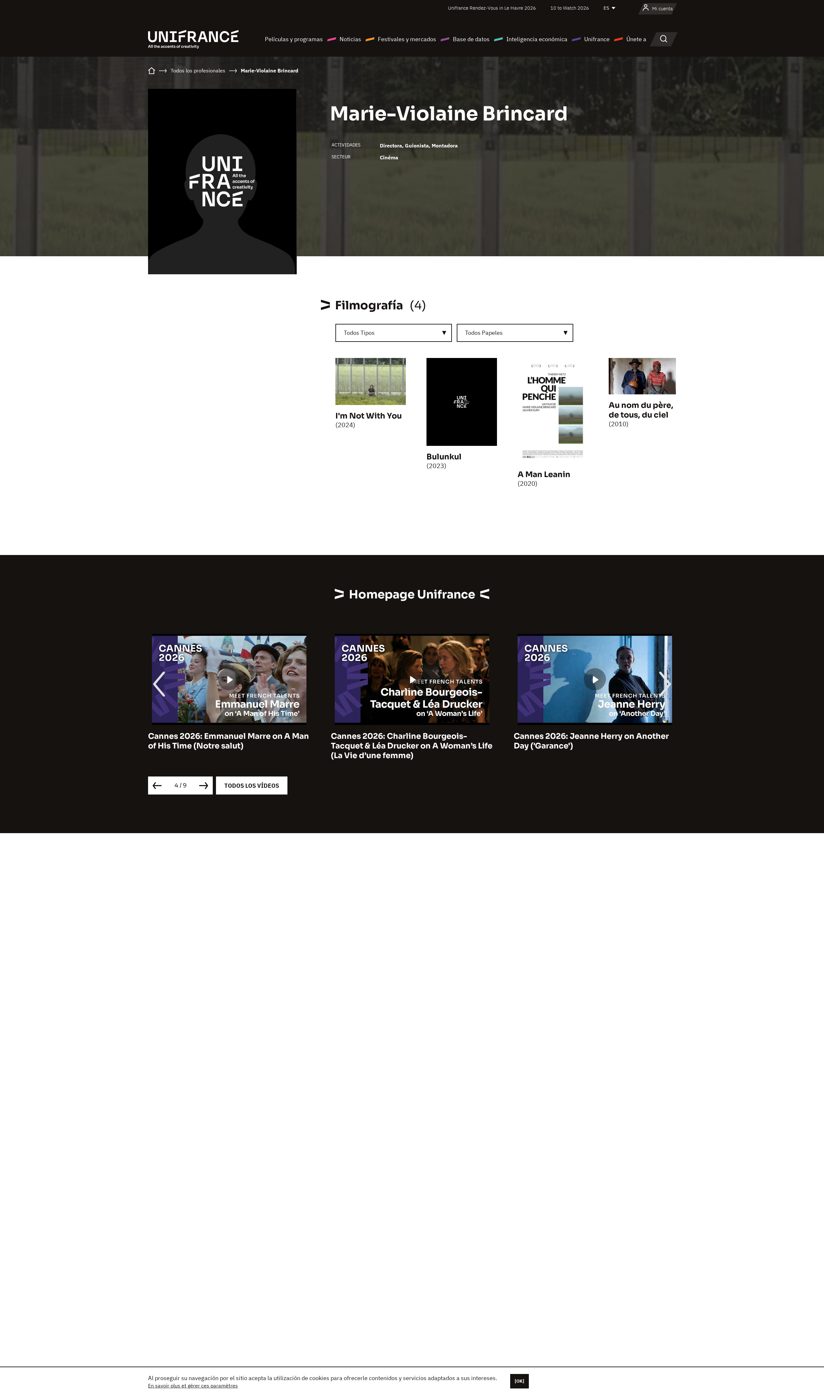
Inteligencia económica (536, 39)
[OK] (519, 1381)
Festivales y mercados (407, 39)
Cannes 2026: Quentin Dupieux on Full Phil (589, 741)
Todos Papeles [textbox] (484, 332)
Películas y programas (294, 39)
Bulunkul (444, 457)
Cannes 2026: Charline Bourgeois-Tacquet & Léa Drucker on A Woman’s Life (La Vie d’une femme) (229, 745)
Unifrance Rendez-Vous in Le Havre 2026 (492, 8)
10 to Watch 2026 (569, 8)
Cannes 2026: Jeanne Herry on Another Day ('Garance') (408, 741)
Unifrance (597, 39)
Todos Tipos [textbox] (359, 332)
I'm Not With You (368, 416)
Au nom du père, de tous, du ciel (641, 410)
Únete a (636, 39)
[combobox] (393, 333)
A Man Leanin (544, 474)
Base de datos (471, 39)
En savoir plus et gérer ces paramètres (193, 1385)
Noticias (350, 39)
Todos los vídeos (251, 785)
